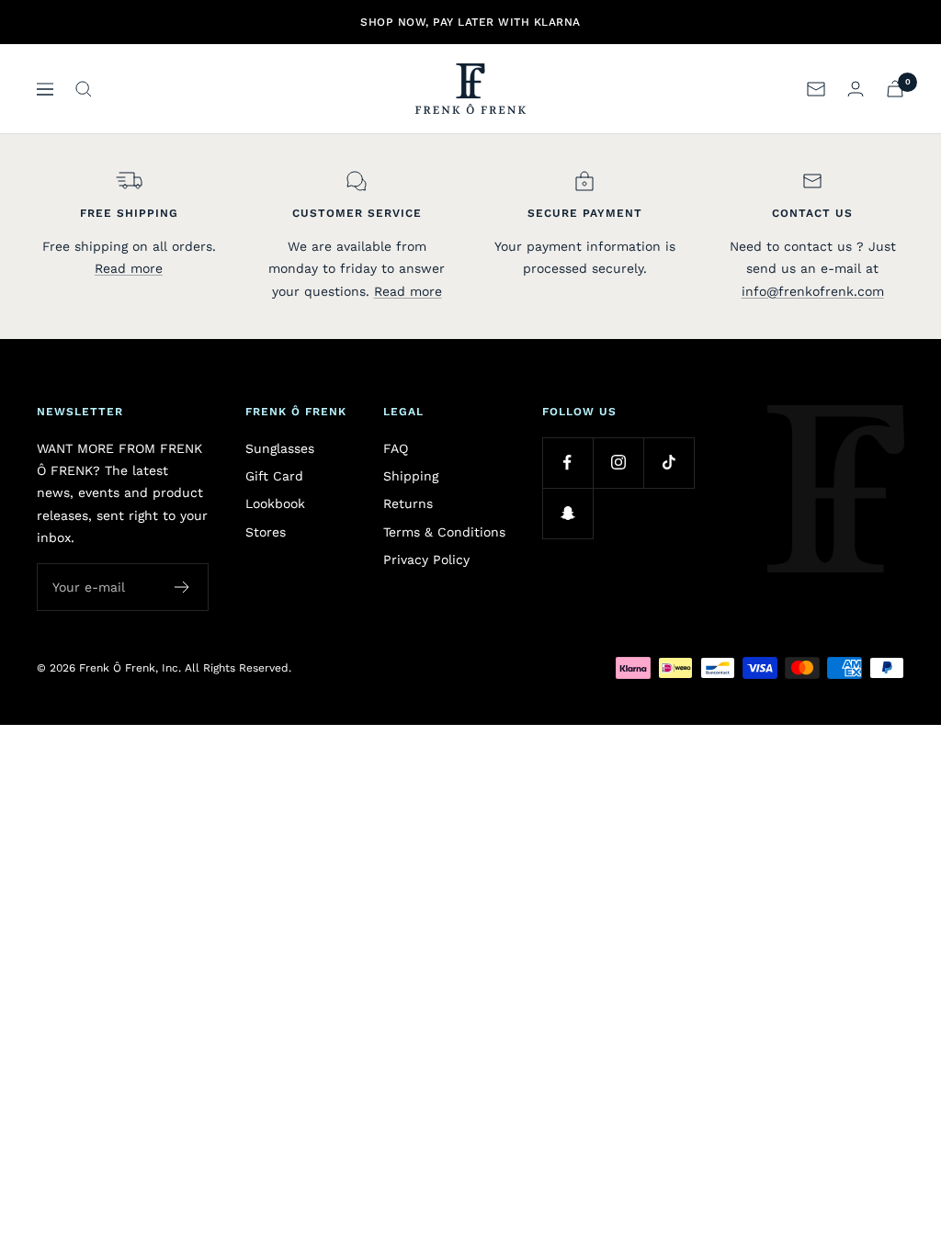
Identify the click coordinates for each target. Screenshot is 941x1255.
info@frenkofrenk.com (813, 291)
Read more (129, 268)
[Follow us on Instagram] (618, 462)
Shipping (410, 476)
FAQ (395, 448)
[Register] (182, 587)
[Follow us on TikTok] (668, 462)
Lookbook (275, 503)
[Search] (83, 89)
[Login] (855, 88)
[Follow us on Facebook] (567, 462)
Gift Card (274, 476)
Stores (265, 532)
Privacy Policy (426, 559)
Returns (408, 503)
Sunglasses (279, 448)
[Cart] (895, 88)
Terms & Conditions (444, 532)
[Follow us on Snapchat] (567, 513)
